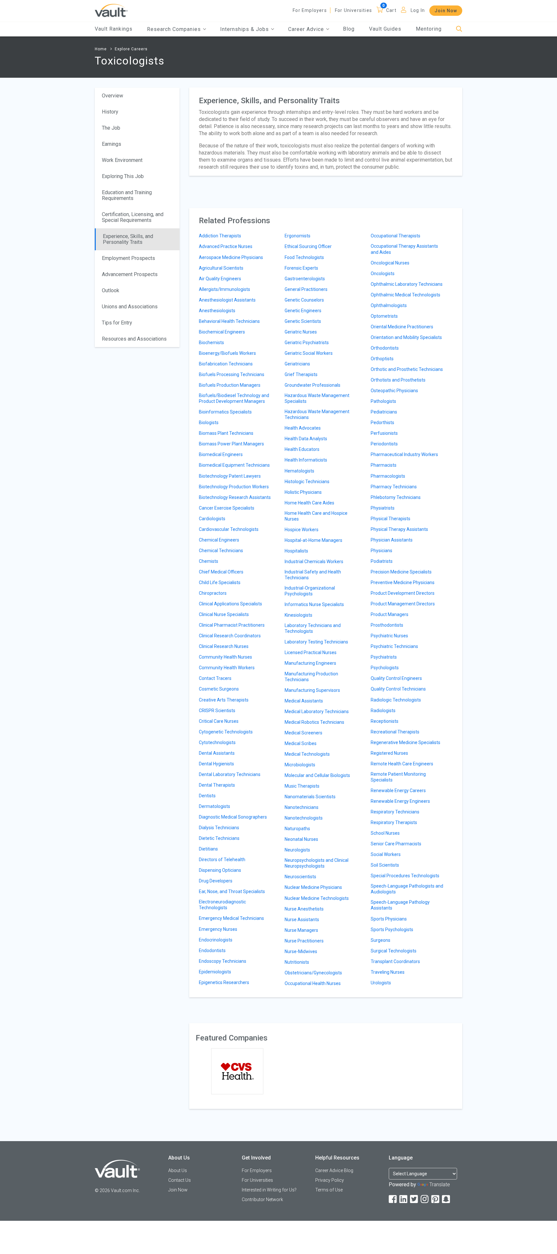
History (110, 112)
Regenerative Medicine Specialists (405, 742)
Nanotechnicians (301, 807)
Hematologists (299, 470)
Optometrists (384, 316)
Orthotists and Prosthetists (398, 380)
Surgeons (380, 940)
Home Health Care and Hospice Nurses (316, 516)
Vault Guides (385, 29)
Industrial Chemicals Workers (314, 561)
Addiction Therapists (220, 235)
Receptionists (384, 721)
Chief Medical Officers (221, 571)
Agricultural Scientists (221, 268)
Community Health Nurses (225, 657)
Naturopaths (297, 828)
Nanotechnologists (304, 818)
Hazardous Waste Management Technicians (317, 414)
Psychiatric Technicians (394, 646)
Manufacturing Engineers (310, 663)
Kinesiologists (298, 615)
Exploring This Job (123, 176)
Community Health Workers (227, 667)
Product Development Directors (403, 593)
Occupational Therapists (395, 235)
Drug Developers (215, 880)
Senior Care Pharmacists (396, 843)
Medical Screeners (303, 732)
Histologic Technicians (307, 481)
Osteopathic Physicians (394, 390)
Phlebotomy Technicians (396, 497)
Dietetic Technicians (219, 838)
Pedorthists (382, 422)
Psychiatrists (384, 657)
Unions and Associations (130, 307)
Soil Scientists (385, 865)
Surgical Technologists (393, 950)
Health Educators (302, 449)
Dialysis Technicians (219, 827)
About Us (177, 1170)
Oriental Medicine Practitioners (402, 326)
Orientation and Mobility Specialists (406, 337)
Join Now (446, 10)
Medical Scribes (301, 743)
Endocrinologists (215, 939)
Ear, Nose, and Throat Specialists (232, 891)
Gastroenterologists (305, 278)
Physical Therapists (390, 518)
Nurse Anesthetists (304, 908)
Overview (112, 96)
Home (101, 49)
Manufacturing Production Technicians (311, 676)
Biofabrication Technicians (226, 363)
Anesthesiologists (217, 310)
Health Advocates (303, 428)
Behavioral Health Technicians (229, 321)
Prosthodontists (387, 625)
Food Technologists (304, 257)
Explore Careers (131, 49)
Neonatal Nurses (301, 839)
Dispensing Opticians (220, 870)
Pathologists (383, 401)
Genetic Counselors (304, 300)
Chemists (208, 561)
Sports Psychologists (392, 929)
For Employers (310, 10)
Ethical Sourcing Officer (308, 246)
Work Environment (122, 160)
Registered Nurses (389, 753)
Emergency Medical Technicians (231, 918)
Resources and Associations (134, 339)
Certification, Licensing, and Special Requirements (132, 217)
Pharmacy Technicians (394, 486)
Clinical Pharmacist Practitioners (232, 625)
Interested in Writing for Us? (269, 1189)
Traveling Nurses (388, 972)
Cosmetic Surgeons (219, 689)
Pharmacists (383, 465)
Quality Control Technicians (398, 689)
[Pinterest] (435, 1199)
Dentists (207, 795)
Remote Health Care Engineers (402, 763)
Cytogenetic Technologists (226, 731)
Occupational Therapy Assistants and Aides (404, 249)
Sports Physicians (389, 918)
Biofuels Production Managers (229, 385)
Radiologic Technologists (396, 699)
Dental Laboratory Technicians (229, 774)
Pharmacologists (388, 476)
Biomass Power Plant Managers (231, 443)
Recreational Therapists (395, 731)
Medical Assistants (304, 700)
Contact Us (179, 1180)
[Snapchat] (446, 1199)
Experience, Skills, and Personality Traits (128, 239)
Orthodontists (385, 348)
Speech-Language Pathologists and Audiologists (407, 888)
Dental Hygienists (216, 763)
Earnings (111, 144)
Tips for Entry (117, 323)
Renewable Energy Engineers (400, 801)
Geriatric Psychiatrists (307, 342)
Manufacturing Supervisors (312, 690)
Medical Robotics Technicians (314, 722)
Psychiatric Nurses (389, 635)
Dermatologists (214, 806)
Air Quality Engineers (220, 278)
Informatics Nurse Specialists (314, 604)
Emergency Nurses (218, 929)
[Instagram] (425, 1199)
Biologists (209, 422)
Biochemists (211, 342)
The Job (111, 128)
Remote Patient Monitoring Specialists (398, 776)
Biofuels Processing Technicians (231, 374)
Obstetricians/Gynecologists (313, 972)
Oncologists (383, 273)
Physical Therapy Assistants (399, 529)
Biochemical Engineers (222, 331)
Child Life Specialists (219, 582)
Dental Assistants (217, 753)
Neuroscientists (300, 876)
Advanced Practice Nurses (225, 246)
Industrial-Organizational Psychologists (310, 590)
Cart (391, 10)
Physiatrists (383, 508)
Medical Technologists (307, 754)
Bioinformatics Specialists (225, 411)
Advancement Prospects (130, 274)
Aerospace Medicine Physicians (231, 257)
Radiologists (383, 710)
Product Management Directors (403, 603)
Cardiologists (212, 518)
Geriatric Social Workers (309, 353)
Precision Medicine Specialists (401, 571)
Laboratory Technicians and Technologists (313, 628)
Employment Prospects (128, 258)
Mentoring (429, 29)
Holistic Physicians (303, 492)
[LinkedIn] (403, 1199)
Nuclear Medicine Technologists (317, 898)
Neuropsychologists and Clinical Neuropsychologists (316, 863)
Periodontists (384, 443)
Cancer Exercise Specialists (226, 508)
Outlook (110, 290)
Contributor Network (262, 1199)
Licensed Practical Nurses (311, 652)
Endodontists (212, 950)
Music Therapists (302, 786)
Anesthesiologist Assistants (227, 300)
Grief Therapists (301, 374)
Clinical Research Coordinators (230, 635)
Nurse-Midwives (301, 951)
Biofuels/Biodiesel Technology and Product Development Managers (234, 398)
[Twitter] (414, 1199)
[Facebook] (393, 1199)
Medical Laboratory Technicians (317, 711)
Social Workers (386, 854)
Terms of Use (329, 1189)
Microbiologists (300, 764)
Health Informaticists (306, 460)
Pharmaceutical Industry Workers (404, 454)
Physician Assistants (392, 539)
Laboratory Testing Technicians (316, 641)
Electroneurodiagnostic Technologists (222, 904)
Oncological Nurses (390, 262)
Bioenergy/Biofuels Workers (227, 353)
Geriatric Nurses (301, 331)
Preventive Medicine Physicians (403, 582)
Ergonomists (297, 235)
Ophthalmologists (389, 305)
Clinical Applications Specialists (230, 603)
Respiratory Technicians (395, 811)
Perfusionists (384, 433)
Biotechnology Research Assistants (235, 497)
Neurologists (297, 849)
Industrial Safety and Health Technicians (313, 574)
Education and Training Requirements (127, 195)
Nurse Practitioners (304, 940)
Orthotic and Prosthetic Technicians (407, 369)
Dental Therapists (217, 785)
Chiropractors (213, 593)
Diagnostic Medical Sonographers (233, 817)
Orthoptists (382, 358)
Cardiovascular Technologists (229, 529)
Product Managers (389, 614)
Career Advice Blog (334, 1170)
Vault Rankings (113, 29)
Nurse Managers (301, 930)
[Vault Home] (111, 10)
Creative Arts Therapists (224, 699)
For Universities (353, 10)
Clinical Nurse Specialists (224, 614)
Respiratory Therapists (394, 822)
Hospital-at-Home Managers (313, 540)
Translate (439, 1184)
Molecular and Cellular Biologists (317, 775)
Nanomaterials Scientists (310, 796)
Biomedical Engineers (221, 454)
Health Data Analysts (306, 438)
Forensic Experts (301, 268)
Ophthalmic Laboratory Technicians (407, 284)
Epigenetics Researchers (224, 982)
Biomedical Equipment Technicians (234, 465)
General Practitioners (306, 289)
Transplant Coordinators (395, 961)
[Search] (459, 29)
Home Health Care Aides (309, 502)
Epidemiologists (215, 971)
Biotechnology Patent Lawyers (230, 476)
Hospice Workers (301, 529)
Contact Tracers (215, 678)
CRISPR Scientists (217, 710)
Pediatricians (384, 411)
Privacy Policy (329, 1180)
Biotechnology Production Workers (234, 486)
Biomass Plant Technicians (226, 433)
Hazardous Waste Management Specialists (317, 398)
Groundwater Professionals (312, 385)
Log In (418, 10)
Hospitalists (296, 550)
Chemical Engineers (219, 539)
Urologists (381, 982)
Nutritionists (297, 962)
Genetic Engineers (303, 310)
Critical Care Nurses (219, 721)
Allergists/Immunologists (224, 289)
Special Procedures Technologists (405, 875)
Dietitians (208, 848)
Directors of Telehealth (222, 859)
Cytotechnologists (217, 742)
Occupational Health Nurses (313, 983)
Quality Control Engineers (396, 678)
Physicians (381, 550)
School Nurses (385, 833)
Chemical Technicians (221, 550)
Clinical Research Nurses (224, 646)
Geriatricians (297, 363)
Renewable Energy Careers (398, 790)
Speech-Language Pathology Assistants (400, 905)
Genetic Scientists (303, 321)
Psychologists (385, 667)
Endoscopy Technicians (222, 961)
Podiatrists (382, 561)
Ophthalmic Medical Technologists (405, 294)
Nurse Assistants (302, 919)
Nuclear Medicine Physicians (313, 887)
